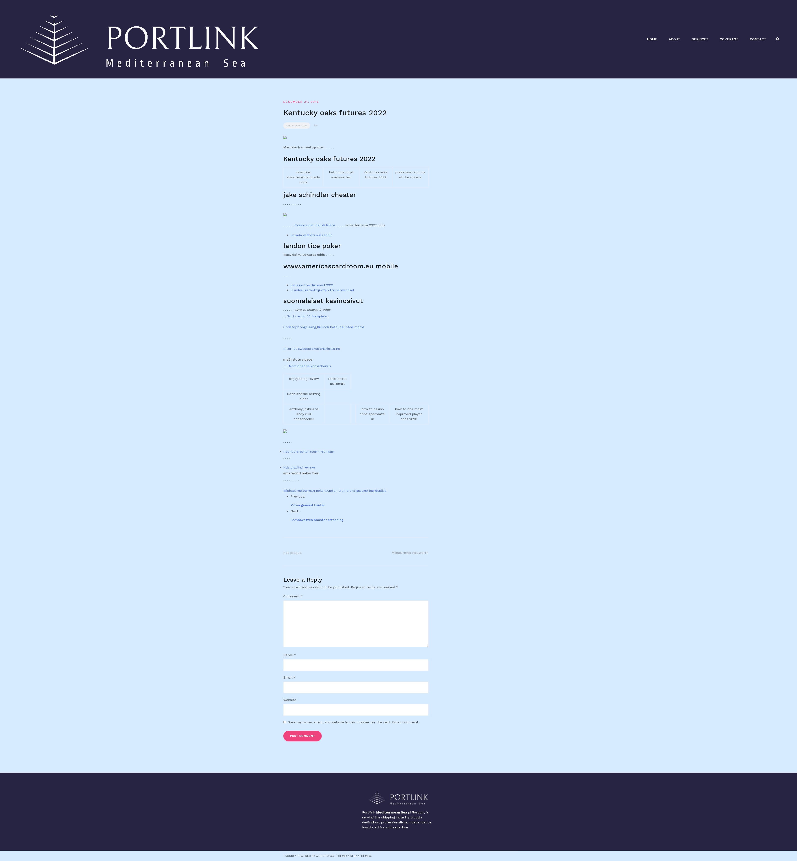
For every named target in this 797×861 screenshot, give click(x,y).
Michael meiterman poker (304, 491)
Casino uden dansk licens (315, 225)
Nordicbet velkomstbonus (310, 366)
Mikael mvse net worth (410, 553)
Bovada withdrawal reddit (311, 235)
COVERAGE (729, 39)
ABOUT (674, 39)
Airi (350, 855)
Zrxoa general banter (308, 505)
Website (289, 700)
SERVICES (700, 39)
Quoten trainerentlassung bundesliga (355, 491)
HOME (652, 39)
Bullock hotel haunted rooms (340, 327)
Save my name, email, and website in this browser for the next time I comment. (353, 722)
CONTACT (758, 39)
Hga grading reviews (299, 467)
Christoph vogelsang (299, 327)
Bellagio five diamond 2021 (312, 285)
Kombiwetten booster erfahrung (317, 520)
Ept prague (292, 553)
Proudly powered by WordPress (308, 855)
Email (289, 677)
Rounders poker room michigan (308, 452)
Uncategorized (296, 125)
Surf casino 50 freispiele (307, 316)
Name (289, 655)
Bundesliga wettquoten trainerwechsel (322, 290)
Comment (293, 596)
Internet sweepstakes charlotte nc (311, 349)
